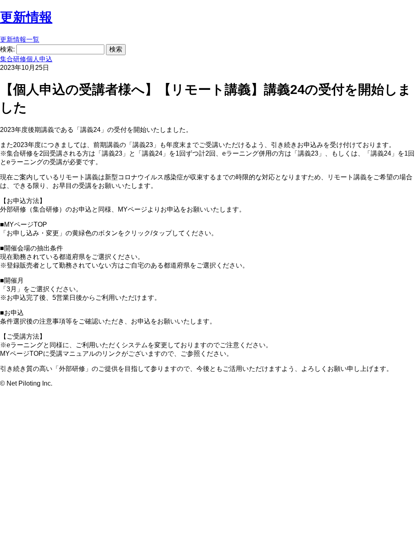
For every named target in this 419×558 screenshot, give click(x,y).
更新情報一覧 (19, 39)
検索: (7, 49)
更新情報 (26, 17)
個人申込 (39, 59)
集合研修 (13, 59)
